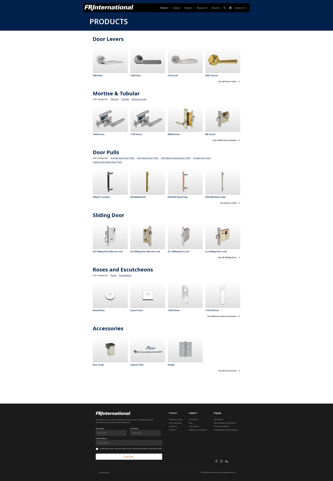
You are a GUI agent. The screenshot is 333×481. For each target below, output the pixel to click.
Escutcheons (125, 275)
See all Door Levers (227, 81)
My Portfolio (218, 419)
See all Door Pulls (228, 203)
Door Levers (108, 38)
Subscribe (129, 456)
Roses (114, 275)
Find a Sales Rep (175, 423)
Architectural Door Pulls (122, 158)
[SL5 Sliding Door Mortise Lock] (147, 236)
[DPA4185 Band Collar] (222, 182)
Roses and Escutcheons (123, 269)
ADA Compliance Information (225, 423)
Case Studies (194, 426)
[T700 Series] (147, 119)
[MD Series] (222, 119)
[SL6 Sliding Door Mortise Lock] (110, 236)
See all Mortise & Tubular (225, 140)
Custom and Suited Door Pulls (107, 162)
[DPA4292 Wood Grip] (185, 182)
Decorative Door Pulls (147, 158)
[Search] (224, 7)
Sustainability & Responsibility (225, 430)
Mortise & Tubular (116, 93)
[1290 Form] (147, 60)
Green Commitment (221, 426)
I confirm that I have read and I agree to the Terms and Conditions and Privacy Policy (130, 448)
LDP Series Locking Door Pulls (175, 158)
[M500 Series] (185, 119)
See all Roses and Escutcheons (222, 316)
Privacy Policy (104, 472)
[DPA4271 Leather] (110, 182)
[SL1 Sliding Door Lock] (185, 236)
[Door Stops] (110, 349)
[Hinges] (185, 349)
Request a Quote (175, 419)
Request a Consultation (198, 430)
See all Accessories (227, 370)
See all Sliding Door (227, 257)
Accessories (108, 328)
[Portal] (230, 7)
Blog (190, 423)
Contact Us (173, 426)
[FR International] (109, 7)
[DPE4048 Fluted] (147, 182)
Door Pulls (106, 152)
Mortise (115, 99)
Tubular (125, 99)
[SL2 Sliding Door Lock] (222, 236)
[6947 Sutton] (222, 60)
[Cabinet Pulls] (147, 349)
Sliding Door (108, 215)
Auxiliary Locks (139, 99)
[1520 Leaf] (185, 60)
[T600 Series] (110, 119)
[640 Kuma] (110, 60)
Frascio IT (173, 430)
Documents (193, 419)
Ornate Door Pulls (202, 158)
